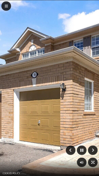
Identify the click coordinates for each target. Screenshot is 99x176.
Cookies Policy (11, 173)
